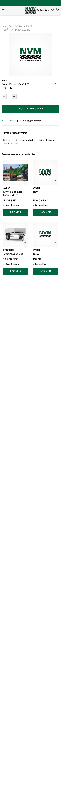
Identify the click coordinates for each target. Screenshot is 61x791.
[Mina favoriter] (52, 10)
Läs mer (15, 212)
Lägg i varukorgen (30, 108)
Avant (5, 80)
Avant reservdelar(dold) (20, 26)
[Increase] (14, 96)
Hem (4, 26)
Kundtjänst (44, 10)
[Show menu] (3, 10)
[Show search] (8, 10)
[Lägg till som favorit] (54, 83)
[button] (57, 10)
